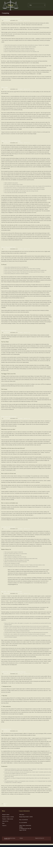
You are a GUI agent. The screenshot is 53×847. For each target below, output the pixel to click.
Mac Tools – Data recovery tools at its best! (11, 591)
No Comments (20, 20)
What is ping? (4, 87)
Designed (36, 838)
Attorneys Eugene (12, 838)
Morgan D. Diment (5, 814)
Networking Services (6, 729)
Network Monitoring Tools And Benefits (10, 18)
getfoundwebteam (6, 20)
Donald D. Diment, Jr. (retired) (8, 816)
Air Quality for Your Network (8, 527)
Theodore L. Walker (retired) (7, 818)
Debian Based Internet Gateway (8, 330)
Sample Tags (25, 20)
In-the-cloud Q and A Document (8, 416)
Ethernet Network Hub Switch (8, 247)
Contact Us (4, 825)
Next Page (5, 804)
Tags (29, 20)
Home (3, 823)
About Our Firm (5, 821)
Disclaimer (21, 838)
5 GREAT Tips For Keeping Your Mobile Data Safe (13, 672)
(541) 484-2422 (25, 819)
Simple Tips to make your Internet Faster (11, 141)
